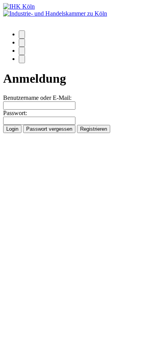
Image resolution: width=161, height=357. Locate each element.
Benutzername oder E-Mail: (37, 97)
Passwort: (15, 113)
